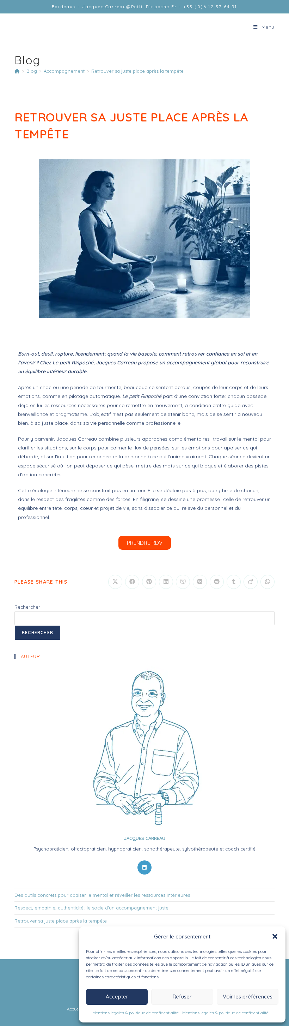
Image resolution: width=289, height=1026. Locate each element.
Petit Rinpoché (42, 26)
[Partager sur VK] (200, 582)
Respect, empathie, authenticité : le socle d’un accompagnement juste (91, 908)
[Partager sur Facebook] (132, 582)
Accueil (74, 1009)
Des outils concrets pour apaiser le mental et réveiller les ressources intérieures (102, 895)
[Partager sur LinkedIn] (166, 582)
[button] (274, 936)
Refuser (182, 996)
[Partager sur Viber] (183, 582)
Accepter (117, 996)
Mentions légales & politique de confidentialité (135, 1012)
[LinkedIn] (144, 867)
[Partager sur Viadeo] (251, 582)
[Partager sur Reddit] (217, 582)
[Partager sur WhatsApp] (267, 582)
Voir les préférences (247, 996)
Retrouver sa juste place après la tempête (137, 71)
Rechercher (27, 607)
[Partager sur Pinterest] (149, 582)
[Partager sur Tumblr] (234, 582)
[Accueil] (17, 71)
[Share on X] (115, 582)
